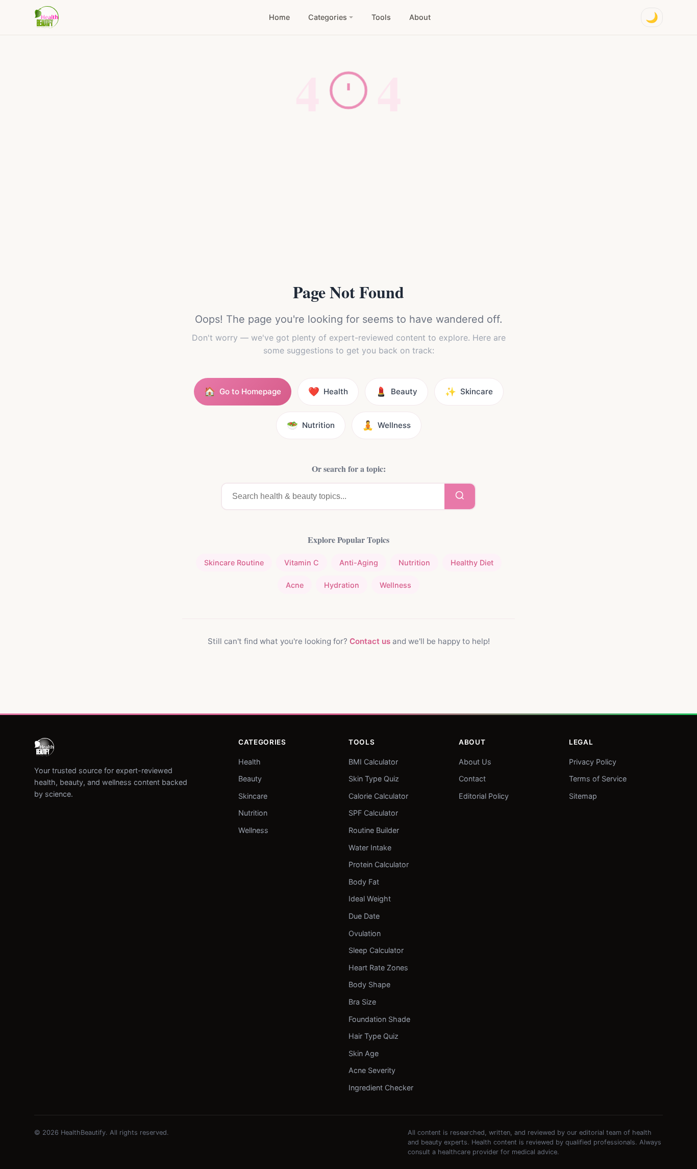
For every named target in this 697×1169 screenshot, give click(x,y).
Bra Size (362, 1001)
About (420, 17)
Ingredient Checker (380, 1087)
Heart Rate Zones (378, 967)
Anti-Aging (358, 562)
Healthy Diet (472, 562)
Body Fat (363, 881)
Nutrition (414, 562)
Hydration (341, 585)
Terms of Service (598, 778)
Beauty (250, 778)
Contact (472, 778)
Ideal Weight (369, 898)
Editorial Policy (484, 795)
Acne (295, 585)
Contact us (370, 641)
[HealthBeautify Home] (46, 17)
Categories (327, 17)
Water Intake (369, 847)
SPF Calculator (373, 812)
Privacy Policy (592, 761)
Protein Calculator (378, 864)
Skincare (252, 795)
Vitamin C (301, 562)
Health (249, 761)
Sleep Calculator (376, 950)
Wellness (395, 585)
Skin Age (363, 1052)
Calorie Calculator (378, 795)
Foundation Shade (379, 1018)
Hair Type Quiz (373, 1036)
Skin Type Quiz (373, 778)
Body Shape (369, 984)
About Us (475, 761)
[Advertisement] (348, 204)
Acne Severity (371, 1070)
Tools (381, 17)
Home (279, 17)
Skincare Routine (234, 562)
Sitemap (583, 795)
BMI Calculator (373, 761)
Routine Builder (373, 830)
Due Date (364, 916)
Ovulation (364, 932)
